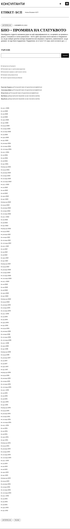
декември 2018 (6, 331)
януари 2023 (5, 205)
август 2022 (5, 217)
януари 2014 (5, 446)
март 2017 (5, 369)
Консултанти (13, 3)
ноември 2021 (6, 237)
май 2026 (5, 117)
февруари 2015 (6, 408)
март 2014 (5, 440)
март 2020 (5, 296)
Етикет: (34, 12)
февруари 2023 (6, 202)
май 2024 (5, 161)
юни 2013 (5, 466)
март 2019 (5, 325)
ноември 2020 (6, 272)
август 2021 (5, 246)
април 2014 (5, 437)
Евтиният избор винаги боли (10, 75)
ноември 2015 (6, 381)
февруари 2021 (6, 264)
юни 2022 (5, 220)
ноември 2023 (6, 176)
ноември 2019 (6, 308)
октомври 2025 (6, 131)
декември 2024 (6, 143)
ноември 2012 (6, 487)
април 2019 (5, 322)
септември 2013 (6, 458)
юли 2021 (5, 249)
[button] (67, 3)
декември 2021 (6, 234)
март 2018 (5, 349)
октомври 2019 (6, 311)
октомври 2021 (6, 240)
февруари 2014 (6, 443)
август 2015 (5, 390)
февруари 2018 (6, 352)
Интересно (6, 25)
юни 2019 (5, 319)
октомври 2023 (6, 178)
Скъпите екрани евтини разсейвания (12, 78)
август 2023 (5, 184)
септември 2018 (6, 340)
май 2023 (5, 193)
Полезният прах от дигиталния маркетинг (13, 69)
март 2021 (5, 261)
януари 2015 (5, 411)
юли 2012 (5, 499)
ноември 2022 (6, 211)
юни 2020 (5, 287)
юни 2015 (5, 396)
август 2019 (5, 314)
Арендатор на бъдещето (9, 66)
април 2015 (5, 402)
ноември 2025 (6, 129)
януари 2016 (5, 375)
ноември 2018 (6, 334)
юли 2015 (5, 393)
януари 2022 (5, 231)
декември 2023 (6, 173)
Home (27, 12)
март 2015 (5, 405)
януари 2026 (5, 126)
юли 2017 (4, 361)
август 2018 (5, 343)
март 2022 (5, 225)
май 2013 (4, 469)
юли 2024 (5, 155)
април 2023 (5, 196)
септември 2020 (6, 278)
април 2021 (5, 258)
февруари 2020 (6, 299)
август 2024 (5, 152)
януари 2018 (5, 355)
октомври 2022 (6, 214)
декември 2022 (6, 208)
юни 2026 (5, 114)
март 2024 (5, 164)
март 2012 (5, 510)
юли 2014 (5, 428)
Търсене (5, 50)
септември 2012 (6, 493)
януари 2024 (5, 170)
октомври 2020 (6, 275)
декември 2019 (6, 305)
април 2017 (5, 366)
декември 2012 (6, 484)
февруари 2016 (6, 372)
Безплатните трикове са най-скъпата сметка (14, 72)
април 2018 (5, 346)
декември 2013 (6, 449)
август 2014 (5, 425)
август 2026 (5, 108)
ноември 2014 (6, 416)
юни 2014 (5, 431)
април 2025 (5, 137)
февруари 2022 (6, 228)
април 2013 (5, 472)
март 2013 (5, 475)
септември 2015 (6, 387)
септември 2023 (6, 181)
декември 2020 (6, 270)
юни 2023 (5, 190)
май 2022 (5, 223)
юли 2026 (5, 111)
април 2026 (5, 120)
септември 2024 (6, 149)
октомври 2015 (6, 384)
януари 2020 (5, 302)
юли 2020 (5, 284)
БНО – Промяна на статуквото (33, 30)
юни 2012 (5, 502)
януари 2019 (5, 328)
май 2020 (5, 290)
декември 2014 (6, 413)
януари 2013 (5, 481)
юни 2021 (5, 252)
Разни (17, 520)
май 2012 (4, 505)
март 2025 (5, 140)
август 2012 (5, 496)
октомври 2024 (6, 146)
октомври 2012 (6, 490)
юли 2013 (4, 463)
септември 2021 (6, 243)
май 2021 (4, 255)
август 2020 (5, 281)
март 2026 (5, 123)
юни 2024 (5, 158)
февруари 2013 (6, 478)
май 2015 (4, 399)
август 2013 (5, 460)
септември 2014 (6, 422)
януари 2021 (5, 267)
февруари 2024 (6, 167)
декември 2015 (6, 378)
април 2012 (5, 507)
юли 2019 (5, 317)
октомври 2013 (6, 455)
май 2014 (4, 434)
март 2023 (5, 199)
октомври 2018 (6, 337)
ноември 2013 (6, 452)
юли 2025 (5, 134)
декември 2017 (6, 358)
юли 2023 (5, 187)
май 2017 (4, 364)
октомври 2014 (6, 419)
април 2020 (5, 293)
